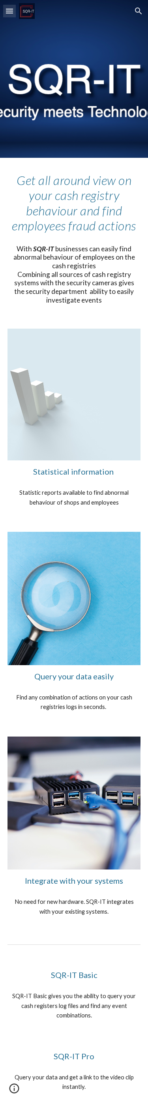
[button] (9, 11)
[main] (74, 203)
